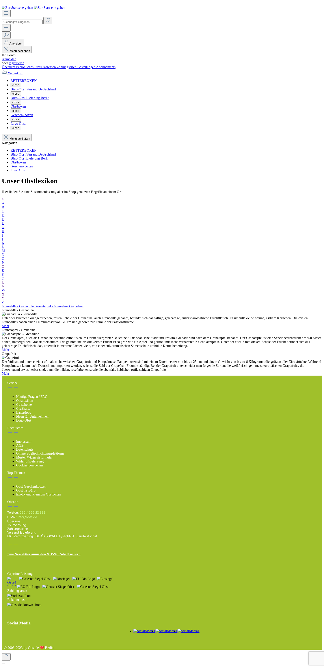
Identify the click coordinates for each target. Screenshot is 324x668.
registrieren (16, 63)
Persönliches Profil (29, 67)
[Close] (3, 663)
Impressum (23, 441)
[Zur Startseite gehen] (33, 7)
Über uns (13, 521)
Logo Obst (23, 420)
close (15, 85)
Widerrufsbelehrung (30, 461)
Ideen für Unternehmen (32, 416)
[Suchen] (47, 20)
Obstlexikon (24, 400)
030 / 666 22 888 (33, 512)
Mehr (5, 326)
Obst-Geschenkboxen (31, 486)
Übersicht (9, 67)
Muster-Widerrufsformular (34, 457)
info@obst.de (27, 517)
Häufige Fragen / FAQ (32, 396)
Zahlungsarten (67, 67)
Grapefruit (76, 306)
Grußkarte (23, 408)
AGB (20, 445)
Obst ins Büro (25, 490)
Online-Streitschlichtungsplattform (40, 453)
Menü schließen (20, 51)
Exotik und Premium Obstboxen (38, 494)
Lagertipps (23, 412)
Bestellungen (86, 67)
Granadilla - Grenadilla (18, 306)
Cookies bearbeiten (29, 465)
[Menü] (6, 13)
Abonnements (105, 67)
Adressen (50, 67)
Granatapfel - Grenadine (52, 306)
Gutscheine (24, 404)
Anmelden (9, 59)
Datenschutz (24, 449)
